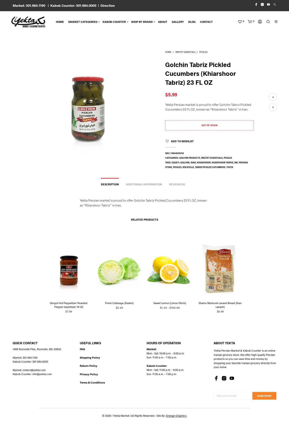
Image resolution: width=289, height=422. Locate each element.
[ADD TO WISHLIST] (69, 289)
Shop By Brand (142, 21)
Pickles (203, 52)
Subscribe (264, 395)
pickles (177, 167)
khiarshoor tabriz (222, 162)
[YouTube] (231, 378)
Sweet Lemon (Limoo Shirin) (169, 303)
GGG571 (175, 162)
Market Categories (82, 21)
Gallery (178, 21)
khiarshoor (204, 162)
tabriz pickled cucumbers (210, 167)
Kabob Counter (114, 21)
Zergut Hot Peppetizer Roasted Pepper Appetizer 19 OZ (69, 304)
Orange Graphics (176, 415)
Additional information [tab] (144, 184)
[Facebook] (216, 378)
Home (60, 21)
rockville (188, 167)
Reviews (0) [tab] (177, 184)
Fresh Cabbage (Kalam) (119, 303)
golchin (185, 162)
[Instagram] (224, 378)
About (162, 21)
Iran (193, 162)
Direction (107, 5)
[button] (241, 21)
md (236, 162)
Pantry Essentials (185, 52)
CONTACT (206, 21)
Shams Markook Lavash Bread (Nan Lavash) (220, 304)
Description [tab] (110, 184)
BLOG (191, 21)
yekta (229, 167)
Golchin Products (189, 158)
